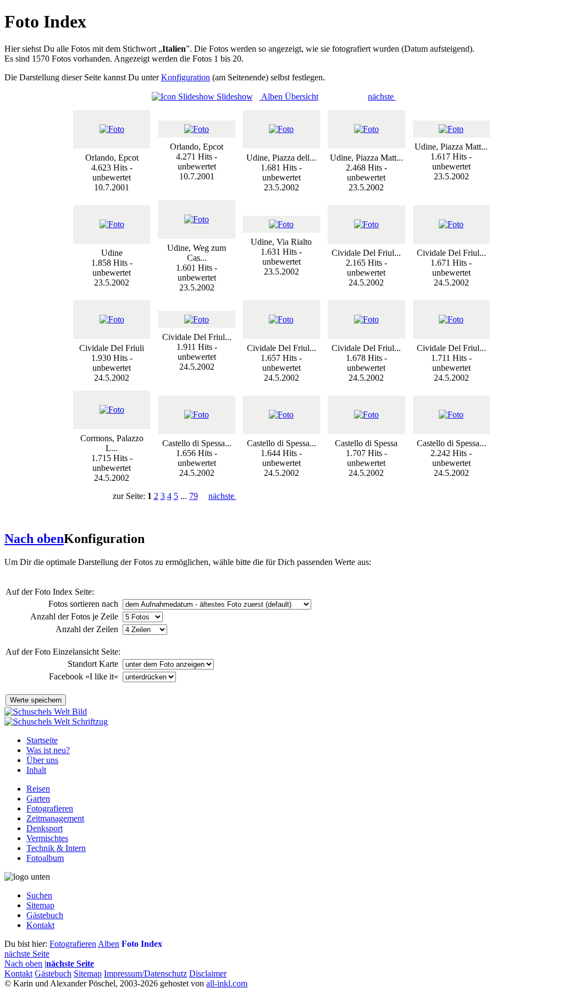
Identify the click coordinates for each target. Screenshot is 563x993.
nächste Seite (26, 953)
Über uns (42, 760)
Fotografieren (49, 808)
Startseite (42, 740)
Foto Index (142, 943)
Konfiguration (185, 77)
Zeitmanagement (55, 818)
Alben (108, 943)
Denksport (44, 828)
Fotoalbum (45, 858)
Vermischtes (47, 838)
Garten (38, 798)
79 (193, 496)
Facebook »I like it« (84, 676)
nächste (382, 96)
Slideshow (233, 96)
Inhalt (36, 770)
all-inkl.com (226, 983)
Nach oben (34, 538)
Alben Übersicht (289, 96)
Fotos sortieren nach (84, 603)
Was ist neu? (48, 750)
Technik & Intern (56, 848)
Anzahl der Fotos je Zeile (75, 616)
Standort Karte (94, 663)
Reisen (38, 788)
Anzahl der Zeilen (88, 629)
